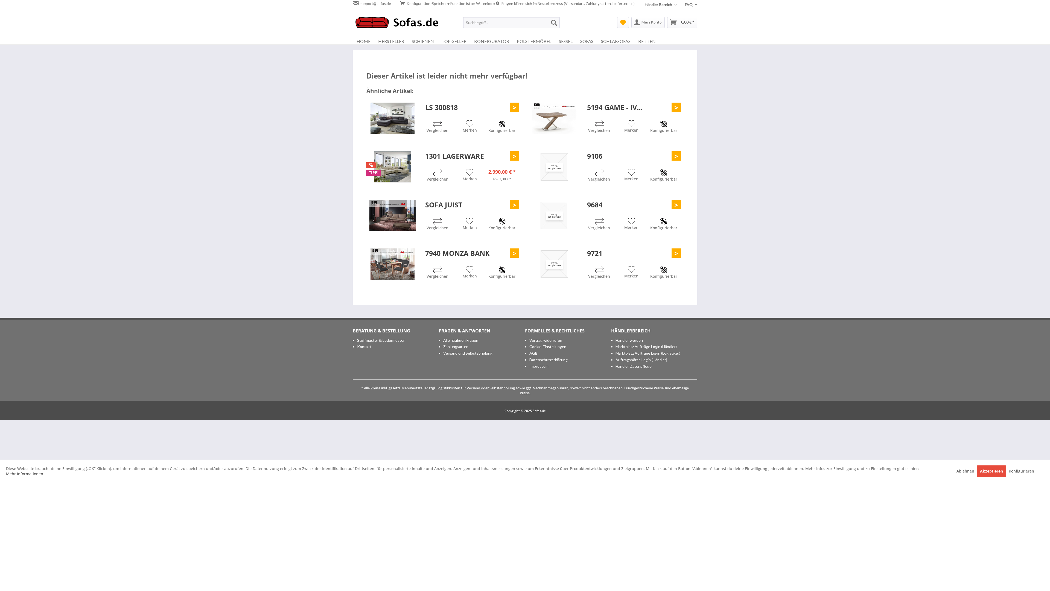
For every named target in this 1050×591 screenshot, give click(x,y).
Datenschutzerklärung (548, 359)
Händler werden (629, 340)
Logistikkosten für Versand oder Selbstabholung (475, 388)
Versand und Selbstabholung (467, 353)
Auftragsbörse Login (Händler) (641, 359)
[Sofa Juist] (392, 215)
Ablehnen (965, 471)
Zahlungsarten (455, 346)
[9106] (554, 166)
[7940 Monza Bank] (392, 264)
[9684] (554, 215)
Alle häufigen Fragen (460, 340)
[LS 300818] (392, 118)
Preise (375, 388)
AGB (533, 353)
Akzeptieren (991, 471)
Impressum (539, 366)
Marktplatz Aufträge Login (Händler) (646, 346)
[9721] (554, 264)
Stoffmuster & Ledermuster (381, 340)
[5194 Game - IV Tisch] (554, 118)
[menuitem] (511, 22)
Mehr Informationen (24, 473)
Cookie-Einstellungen (547, 346)
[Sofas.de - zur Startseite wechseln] (396, 24)
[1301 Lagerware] (392, 166)
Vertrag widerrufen (545, 340)
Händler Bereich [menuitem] (659, 4)
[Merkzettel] (623, 22)
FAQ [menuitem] (689, 4)
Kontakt (364, 346)
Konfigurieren (1021, 471)
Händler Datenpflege (634, 366)
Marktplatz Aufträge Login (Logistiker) (648, 353)
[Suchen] (554, 22)
